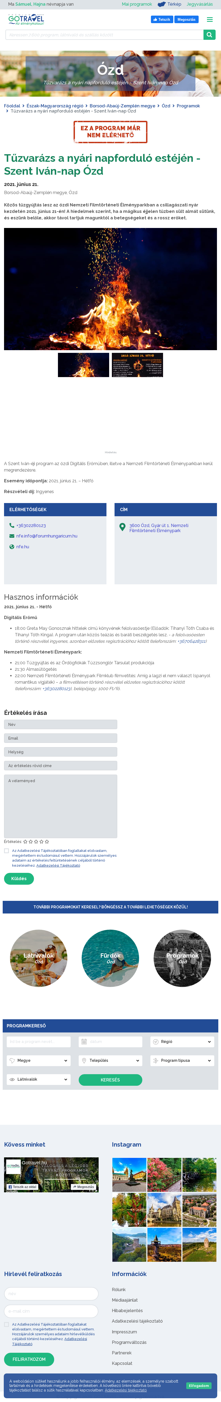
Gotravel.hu (34, 1162)
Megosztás (85, 1187)
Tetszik (24, 1187)
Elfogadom (199, 1386)
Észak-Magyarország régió (55, 105)
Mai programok (137, 4)
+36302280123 (56, 688)
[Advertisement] (110, 417)
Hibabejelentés (127, 1310)
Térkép (174, 4)
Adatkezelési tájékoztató (137, 1321)
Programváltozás (129, 1342)
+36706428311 (191, 641)
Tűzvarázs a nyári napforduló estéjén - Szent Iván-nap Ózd (102, 164)
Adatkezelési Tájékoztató (58, 865)
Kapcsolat (122, 1363)
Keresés (110, 1080)
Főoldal (12, 105)
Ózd (166, 105)
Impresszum (124, 1331)
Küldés (19, 878)
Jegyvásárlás (200, 4)
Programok (188, 105)
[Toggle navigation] (210, 19)
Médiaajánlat (125, 1300)
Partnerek (122, 1352)
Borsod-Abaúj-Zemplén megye (122, 105)
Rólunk (119, 1289)
